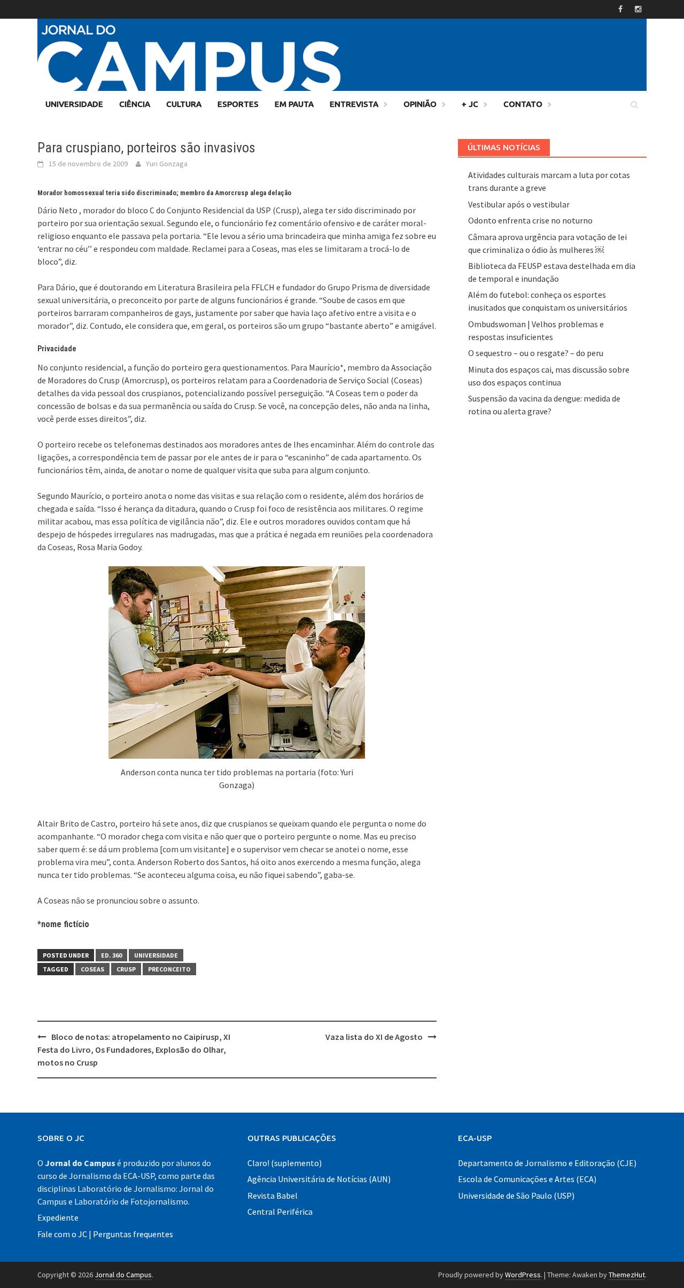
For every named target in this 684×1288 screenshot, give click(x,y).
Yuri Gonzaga (167, 163)
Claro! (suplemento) (284, 1163)
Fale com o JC (62, 1234)
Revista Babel (272, 1195)
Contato (522, 104)
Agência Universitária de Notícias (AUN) (319, 1179)
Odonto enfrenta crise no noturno (530, 220)
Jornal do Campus (123, 1274)
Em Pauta (294, 104)
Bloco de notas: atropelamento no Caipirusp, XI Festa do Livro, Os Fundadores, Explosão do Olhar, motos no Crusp (133, 1049)
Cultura (183, 104)
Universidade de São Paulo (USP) (516, 1195)
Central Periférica (280, 1211)
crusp (126, 969)
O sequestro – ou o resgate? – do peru (535, 353)
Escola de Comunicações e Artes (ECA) (527, 1179)
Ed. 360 (111, 955)
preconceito (169, 969)
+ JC (470, 104)
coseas (92, 969)
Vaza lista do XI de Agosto (374, 1036)
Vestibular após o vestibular (519, 204)
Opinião (420, 104)
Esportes (238, 104)
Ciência (134, 104)
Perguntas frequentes (133, 1234)
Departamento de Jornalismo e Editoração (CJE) (547, 1163)
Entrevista (354, 104)
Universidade (74, 104)
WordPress (523, 1274)
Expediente (58, 1217)
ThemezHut (627, 1274)
